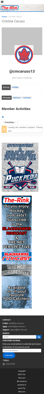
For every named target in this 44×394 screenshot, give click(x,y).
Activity (6, 87)
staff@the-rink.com (16, 323)
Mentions (17, 98)
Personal (6, 98)
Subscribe (9, 355)
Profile (15, 87)
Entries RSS (10, 364)
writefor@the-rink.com (16, 327)
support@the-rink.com (18, 330)
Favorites (27, 98)
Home (4, 16)
